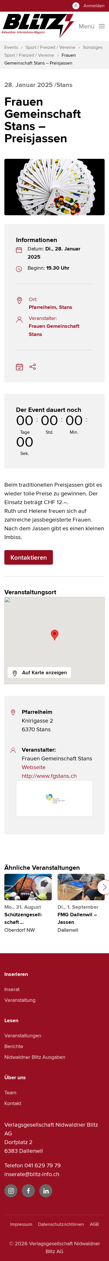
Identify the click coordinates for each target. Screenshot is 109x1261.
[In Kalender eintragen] (19, 365)
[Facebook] (28, 1190)
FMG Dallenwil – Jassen (77, 918)
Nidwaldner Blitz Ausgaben (34, 1057)
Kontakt (12, 1103)
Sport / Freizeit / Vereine (50, 47)
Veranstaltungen (22, 1035)
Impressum (21, 1224)
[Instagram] (10, 1190)
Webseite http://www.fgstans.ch (49, 771)
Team (10, 1092)
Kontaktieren (28, 557)
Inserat (11, 989)
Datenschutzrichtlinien (61, 1224)
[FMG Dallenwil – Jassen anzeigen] (81, 887)
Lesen (11, 1020)
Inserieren (16, 974)
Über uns (15, 1077)
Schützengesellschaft (23, 918)
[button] (55, 635)
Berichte (13, 1046)
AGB (94, 1224)
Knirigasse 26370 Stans (37, 720)
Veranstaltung (19, 1000)
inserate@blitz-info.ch (31, 1174)
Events (11, 47)
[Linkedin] (45, 1190)
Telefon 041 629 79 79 (32, 1165)
